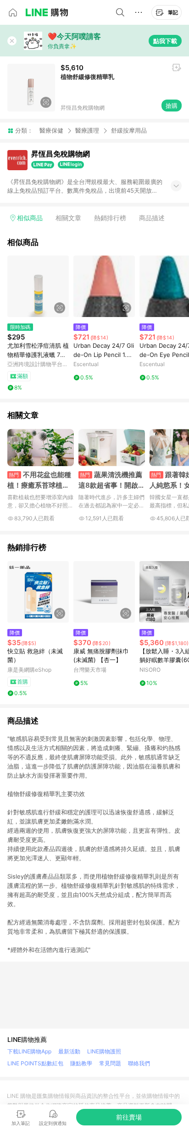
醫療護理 (87, 130)
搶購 (172, 105)
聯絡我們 (139, 1063)
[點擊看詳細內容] (38, 286)
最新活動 (69, 1051)
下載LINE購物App (29, 1051)
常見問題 (110, 1063)
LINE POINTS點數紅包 (35, 1063)
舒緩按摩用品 (129, 130)
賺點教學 (81, 1063)
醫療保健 (51, 130)
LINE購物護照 (104, 1051)
